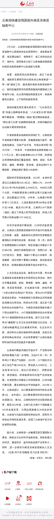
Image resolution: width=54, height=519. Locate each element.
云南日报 (39, 34)
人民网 (3, 12)
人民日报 (7, 489)
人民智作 (29, 504)
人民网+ (18, 489)
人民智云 (18, 504)
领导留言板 (39, 489)
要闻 (21, 12)
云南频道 (12, 12)
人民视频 (7, 504)
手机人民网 (29, 489)
